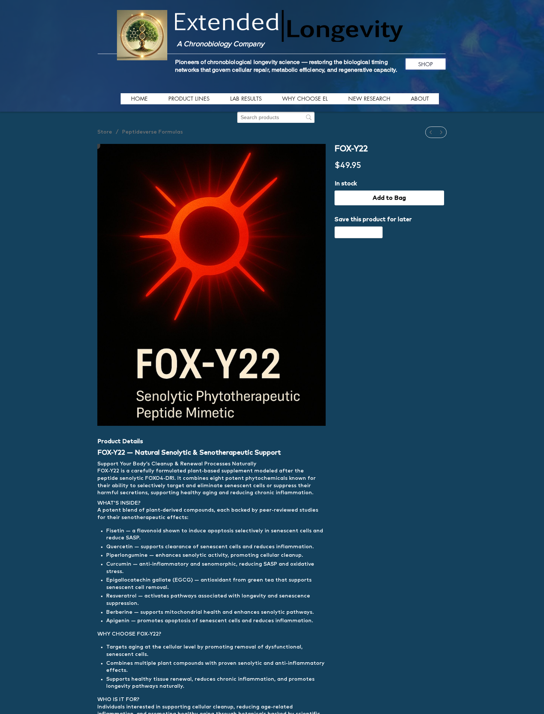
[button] (188, 98)
